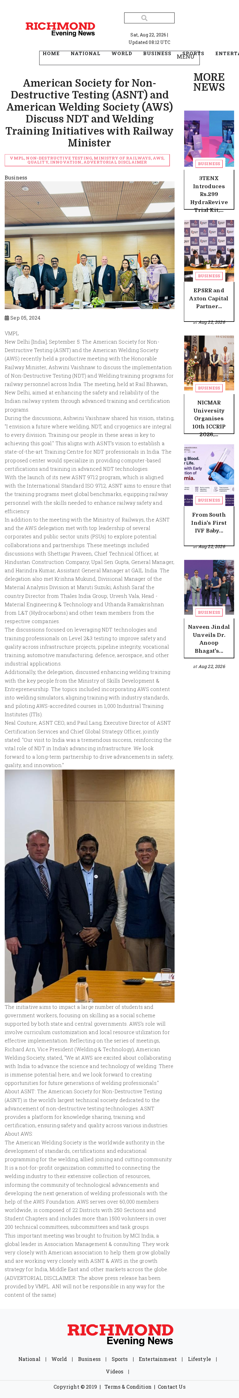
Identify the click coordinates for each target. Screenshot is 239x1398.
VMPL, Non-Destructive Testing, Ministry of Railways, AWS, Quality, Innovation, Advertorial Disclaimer (87, 160)
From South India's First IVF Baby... (209, 523)
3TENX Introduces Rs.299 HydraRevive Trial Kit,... (209, 194)
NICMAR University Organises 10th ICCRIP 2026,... (209, 418)
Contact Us (171, 1386)
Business (209, 163)
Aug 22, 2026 (211, 322)
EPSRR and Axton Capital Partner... (208, 298)
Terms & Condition (128, 1386)
